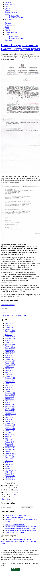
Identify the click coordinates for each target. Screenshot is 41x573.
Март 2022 (9, 376)
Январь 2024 (9, 346)
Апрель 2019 (9, 421)
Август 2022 (9, 368)
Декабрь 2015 (10, 476)
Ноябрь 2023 (9, 350)
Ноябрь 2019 (9, 412)
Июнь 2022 (9, 372)
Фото (7, 6)
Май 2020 (8, 402)
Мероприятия (10, 4)
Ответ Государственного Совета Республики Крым (20, 47)
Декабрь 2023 (10, 348)
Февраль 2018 (10, 446)
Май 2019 (8, 419)
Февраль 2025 (10, 337)
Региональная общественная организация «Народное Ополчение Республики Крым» (18, 541)
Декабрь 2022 (10, 365)
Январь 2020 (9, 408)
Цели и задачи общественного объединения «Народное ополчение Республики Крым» (20, 527)
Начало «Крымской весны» (15, 525)
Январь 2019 (9, 427)
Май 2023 (8, 355)
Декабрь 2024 (10, 338)
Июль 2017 (9, 459)
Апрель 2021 (9, 389)
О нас (7, 14)
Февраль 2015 (10, 479)
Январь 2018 (9, 447)
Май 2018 (8, 440)
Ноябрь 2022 (9, 367)
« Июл (3, 499)
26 (15, 494)
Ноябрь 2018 (9, 431)
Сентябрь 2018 (10, 432)
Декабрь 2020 (10, 395)
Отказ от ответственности (14, 532)
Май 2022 (8, 374)
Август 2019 (9, 416)
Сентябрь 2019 (10, 414)
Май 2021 (8, 387)
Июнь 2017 (9, 461)
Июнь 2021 (9, 385)
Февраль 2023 (10, 361)
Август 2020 (9, 399)
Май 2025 (8, 335)
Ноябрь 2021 (9, 384)
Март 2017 (9, 466)
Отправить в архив (8, 305)
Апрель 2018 (9, 442)
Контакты (8, 19)
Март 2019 (9, 423)
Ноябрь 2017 (9, 451)
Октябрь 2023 (10, 352)
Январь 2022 (9, 380)
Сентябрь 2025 (10, 331)
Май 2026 (8, 325)
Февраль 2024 (10, 344)
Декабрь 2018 (10, 429)
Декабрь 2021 (10, 382)
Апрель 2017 (9, 464)
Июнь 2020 (9, 400)
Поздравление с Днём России (15, 515)
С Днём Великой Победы (14, 517)
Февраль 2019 (10, 425)
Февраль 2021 (10, 393)
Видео (7, 8)
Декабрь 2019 (10, 410)
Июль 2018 (9, 436)
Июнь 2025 (9, 333)
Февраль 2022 (10, 378)
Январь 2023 (9, 363)
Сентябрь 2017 (10, 455)
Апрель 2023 (9, 357)
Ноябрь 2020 (9, 397)
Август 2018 (9, 434)
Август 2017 (9, 457)
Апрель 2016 (9, 474)
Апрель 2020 (9, 404)
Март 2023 (9, 359)
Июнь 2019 (9, 417)
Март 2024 (9, 342)
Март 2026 (9, 327)
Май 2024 (8, 340)
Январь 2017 (9, 468)
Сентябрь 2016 (10, 470)
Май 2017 (8, 463)
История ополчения (16, 17)
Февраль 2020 (10, 406)
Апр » (9, 499)
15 (4, 492)
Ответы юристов (11, 12)
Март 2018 (9, 444)
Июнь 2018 (9, 438)
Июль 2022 (9, 370)
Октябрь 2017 (10, 453)
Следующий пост (21, 315)
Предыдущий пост (7, 315)
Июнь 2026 (9, 323)
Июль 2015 (9, 478)
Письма (8, 10)
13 (17, 490)
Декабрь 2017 (10, 449)
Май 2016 (8, 472)
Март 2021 (9, 391)
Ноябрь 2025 (9, 329)
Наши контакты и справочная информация (20, 530)
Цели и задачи (14, 16)
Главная (8, 2)
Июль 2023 (9, 353)
